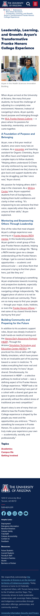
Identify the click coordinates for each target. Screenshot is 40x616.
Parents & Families (8, 558)
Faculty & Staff (6, 556)
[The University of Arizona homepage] (12, 4)
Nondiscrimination (8, 529)
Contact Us (5, 539)
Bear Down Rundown (14, 12)
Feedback (5, 541)
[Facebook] (3, 513)
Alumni (3, 561)
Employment (6, 524)
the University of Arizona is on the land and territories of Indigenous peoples (18, 580)
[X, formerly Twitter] (9, 513)
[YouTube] (26, 513)
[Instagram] (14, 513)
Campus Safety (7, 531)
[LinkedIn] (20, 513)
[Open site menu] (35, 3)
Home (7, 10)
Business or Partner (8, 563)
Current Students (7, 553)
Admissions (17, 10)
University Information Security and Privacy (20, 613)
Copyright (5, 534)
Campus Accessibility (9, 536)
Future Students (7, 550)
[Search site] (28, 3)
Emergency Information (10, 526)
